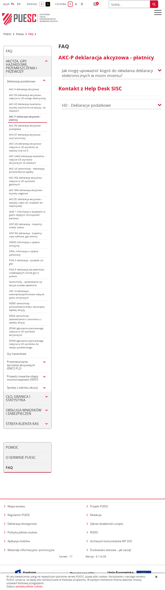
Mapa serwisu (16, 506)
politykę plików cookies (29, 586)
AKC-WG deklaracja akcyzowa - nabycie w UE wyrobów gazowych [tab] (26, 181)
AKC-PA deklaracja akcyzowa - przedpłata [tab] (25, 127)
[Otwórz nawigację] (158, 12)
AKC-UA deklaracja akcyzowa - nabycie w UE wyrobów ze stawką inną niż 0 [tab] (25, 147)
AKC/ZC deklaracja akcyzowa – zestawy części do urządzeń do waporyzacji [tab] (26, 202)
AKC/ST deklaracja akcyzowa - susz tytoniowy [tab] (25, 136)
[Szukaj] (154, 4)
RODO (94, 532)
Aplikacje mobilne (19, 541)
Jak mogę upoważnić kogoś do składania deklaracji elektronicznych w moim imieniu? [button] (107, 73)
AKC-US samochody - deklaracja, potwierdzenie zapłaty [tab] (27, 170)
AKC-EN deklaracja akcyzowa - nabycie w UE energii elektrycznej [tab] (27, 96)
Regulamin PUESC (19, 515)
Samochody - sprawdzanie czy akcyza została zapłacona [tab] (25, 283)
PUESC (7, 34)
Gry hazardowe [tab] (16, 354)
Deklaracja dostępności (22, 524)
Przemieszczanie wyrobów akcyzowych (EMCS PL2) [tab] (21, 365)
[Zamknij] (157, 576)
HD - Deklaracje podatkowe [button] (86, 105)
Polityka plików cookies (22, 532)
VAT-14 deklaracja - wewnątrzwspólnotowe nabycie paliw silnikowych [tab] (26, 294)
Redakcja (95, 515)
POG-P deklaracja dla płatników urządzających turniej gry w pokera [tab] (26, 273)
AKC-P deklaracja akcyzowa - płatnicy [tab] (25, 118)
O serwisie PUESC (21, 457)
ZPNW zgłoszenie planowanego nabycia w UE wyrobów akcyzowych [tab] (26, 332)
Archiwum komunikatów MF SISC (111, 541)
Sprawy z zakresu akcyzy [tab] (22, 387)
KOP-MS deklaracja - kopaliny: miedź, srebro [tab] (26, 225)
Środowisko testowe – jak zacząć (110, 550)
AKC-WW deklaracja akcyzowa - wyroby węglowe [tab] (26, 191)
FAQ (30, 34)
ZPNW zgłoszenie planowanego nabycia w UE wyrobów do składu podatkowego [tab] (26, 344)
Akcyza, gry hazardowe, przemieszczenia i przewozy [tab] (21, 66)
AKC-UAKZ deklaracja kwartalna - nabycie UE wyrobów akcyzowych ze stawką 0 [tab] (27, 159)
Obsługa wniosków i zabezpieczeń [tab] (23, 412)
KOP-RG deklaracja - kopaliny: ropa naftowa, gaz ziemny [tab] (25, 235)
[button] (95, 4)
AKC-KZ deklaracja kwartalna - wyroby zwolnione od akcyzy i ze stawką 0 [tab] (27, 107)
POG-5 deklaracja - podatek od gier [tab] (26, 262)
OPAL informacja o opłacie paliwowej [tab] (23, 253)
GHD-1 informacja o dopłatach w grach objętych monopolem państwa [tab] (27, 215)
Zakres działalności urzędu (106, 524)
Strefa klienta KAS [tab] (22, 423)
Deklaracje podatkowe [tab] (21, 81)
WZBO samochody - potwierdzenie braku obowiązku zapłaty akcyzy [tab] (27, 307)
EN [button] (19, 4)
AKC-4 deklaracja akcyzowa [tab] (24, 89)
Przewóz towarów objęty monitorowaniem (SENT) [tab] (22, 378)
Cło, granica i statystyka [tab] (18, 398)
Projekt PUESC (99, 506)
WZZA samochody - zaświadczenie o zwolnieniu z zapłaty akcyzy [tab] (25, 319)
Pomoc (20, 34)
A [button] (42, 4)
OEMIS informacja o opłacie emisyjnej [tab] (24, 244)
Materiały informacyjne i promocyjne (31, 550)
